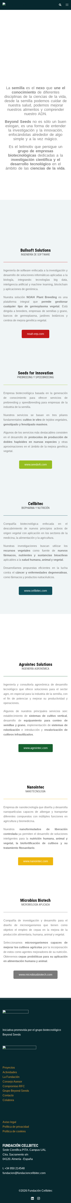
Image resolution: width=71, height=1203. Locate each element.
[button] (60, 4)
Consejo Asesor (12, 1081)
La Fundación (11, 1076)
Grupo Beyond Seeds (16, 1090)
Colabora (8, 1100)
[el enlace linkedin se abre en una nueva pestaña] (32, 1197)
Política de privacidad (16, 1126)
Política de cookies (14, 1131)
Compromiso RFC (14, 1086)
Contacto (8, 1095)
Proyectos (9, 1067)
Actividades (10, 1072)
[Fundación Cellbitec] (16, 4)
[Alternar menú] (67, 5)
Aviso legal (9, 1122)
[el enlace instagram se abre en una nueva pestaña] (38, 1197)
